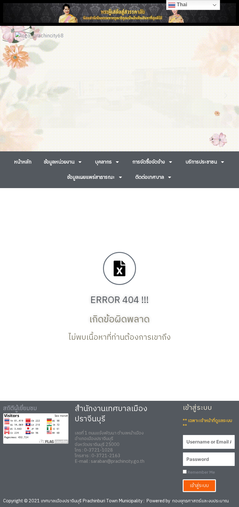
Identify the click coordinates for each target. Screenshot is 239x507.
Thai (181, 4)
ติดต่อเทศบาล (149, 177)
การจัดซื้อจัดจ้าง (148, 162)
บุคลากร (103, 162)
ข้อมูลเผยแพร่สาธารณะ (91, 177)
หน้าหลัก (22, 162)
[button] (13, 96)
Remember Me (201, 472)
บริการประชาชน (201, 162)
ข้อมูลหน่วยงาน (59, 162)
